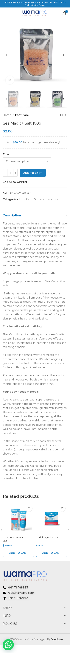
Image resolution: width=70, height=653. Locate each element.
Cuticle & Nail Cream (48, 537)
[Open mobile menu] (5, 13)
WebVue (57, 639)
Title (6, 154)
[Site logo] (35, 13)
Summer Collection (46, 199)
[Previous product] (58, 115)
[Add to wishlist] (29, 508)
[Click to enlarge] (10, 80)
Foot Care (22, 115)
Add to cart (32, 172)
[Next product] (65, 115)
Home (7, 115)
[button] (18, 553)
